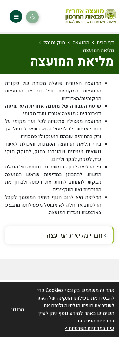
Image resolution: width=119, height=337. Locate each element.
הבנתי (17, 309)
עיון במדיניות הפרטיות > (89, 328)
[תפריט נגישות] (32, 17)
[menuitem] (59, 235)
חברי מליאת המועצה (75, 235)
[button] (16, 16)
